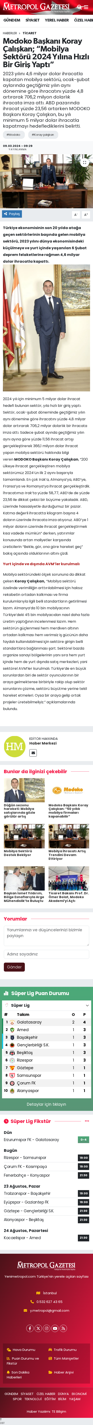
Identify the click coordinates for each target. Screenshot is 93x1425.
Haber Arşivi (64, 1372)
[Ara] (79, 7)
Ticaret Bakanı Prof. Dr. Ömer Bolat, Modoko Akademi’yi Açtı (69, 897)
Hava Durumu (24, 1349)
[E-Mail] (33, 753)
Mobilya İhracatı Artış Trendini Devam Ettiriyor (67, 855)
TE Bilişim (59, 1411)
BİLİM (62, 1399)
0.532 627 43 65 (50, 1301)
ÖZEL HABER (46, 1393)
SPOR (17, 1399)
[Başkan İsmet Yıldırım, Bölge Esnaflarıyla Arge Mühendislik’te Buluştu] (24, 878)
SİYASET (33, 20)
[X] (38, 1328)
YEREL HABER (57, 20)
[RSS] (63, 1328)
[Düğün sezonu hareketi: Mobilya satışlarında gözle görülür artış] (24, 790)
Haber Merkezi (43, 743)
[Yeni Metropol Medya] (36, 7)
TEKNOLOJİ (33, 1399)
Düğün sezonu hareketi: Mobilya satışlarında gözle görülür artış (19, 811)
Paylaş (14, 213)
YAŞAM (74, 1399)
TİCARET (30, 33)
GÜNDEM (11, 20)
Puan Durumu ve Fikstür (23, 1361)
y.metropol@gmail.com (49, 1310)
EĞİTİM (50, 1399)
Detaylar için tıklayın (46, 1104)
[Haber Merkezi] (15, 746)
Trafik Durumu (65, 1349)
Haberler (10, 33)
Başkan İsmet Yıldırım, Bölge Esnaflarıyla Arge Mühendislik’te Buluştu (24, 897)
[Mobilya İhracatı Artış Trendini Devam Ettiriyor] (69, 836)
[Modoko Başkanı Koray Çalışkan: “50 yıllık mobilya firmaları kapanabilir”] (69, 790)
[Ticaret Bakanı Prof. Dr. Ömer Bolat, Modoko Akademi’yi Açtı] (69, 878)
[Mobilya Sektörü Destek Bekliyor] (24, 836)
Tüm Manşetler (66, 1358)
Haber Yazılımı (38, 1411)
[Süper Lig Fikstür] (87, 1121)
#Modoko (13, 135)
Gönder (14, 967)
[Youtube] (55, 1328)
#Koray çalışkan (43, 135)
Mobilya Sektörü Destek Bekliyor (18, 853)
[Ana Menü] (86, 7)
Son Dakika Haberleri (18, 1375)
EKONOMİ (79, 1393)
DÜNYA (63, 1393)
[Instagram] (46, 1328)
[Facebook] (30, 1328)
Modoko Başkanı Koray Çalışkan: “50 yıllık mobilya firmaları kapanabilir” (68, 811)
